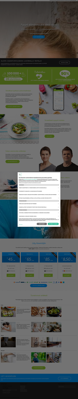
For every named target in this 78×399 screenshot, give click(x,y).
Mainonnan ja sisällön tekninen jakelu (28, 216)
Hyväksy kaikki (53, 224)
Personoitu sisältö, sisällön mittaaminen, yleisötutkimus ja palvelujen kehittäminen (37, 194)
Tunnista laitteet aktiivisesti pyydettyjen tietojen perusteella (32, 207)
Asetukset (42, 224)
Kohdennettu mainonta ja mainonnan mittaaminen (30, 191)
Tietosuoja (20, 224)
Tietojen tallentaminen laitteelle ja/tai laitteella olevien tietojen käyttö (35, 198)
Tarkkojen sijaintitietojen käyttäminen (27, 203)
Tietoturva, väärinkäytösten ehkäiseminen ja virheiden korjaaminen (34, 212)
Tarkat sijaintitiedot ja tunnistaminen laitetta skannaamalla (33, 187)
